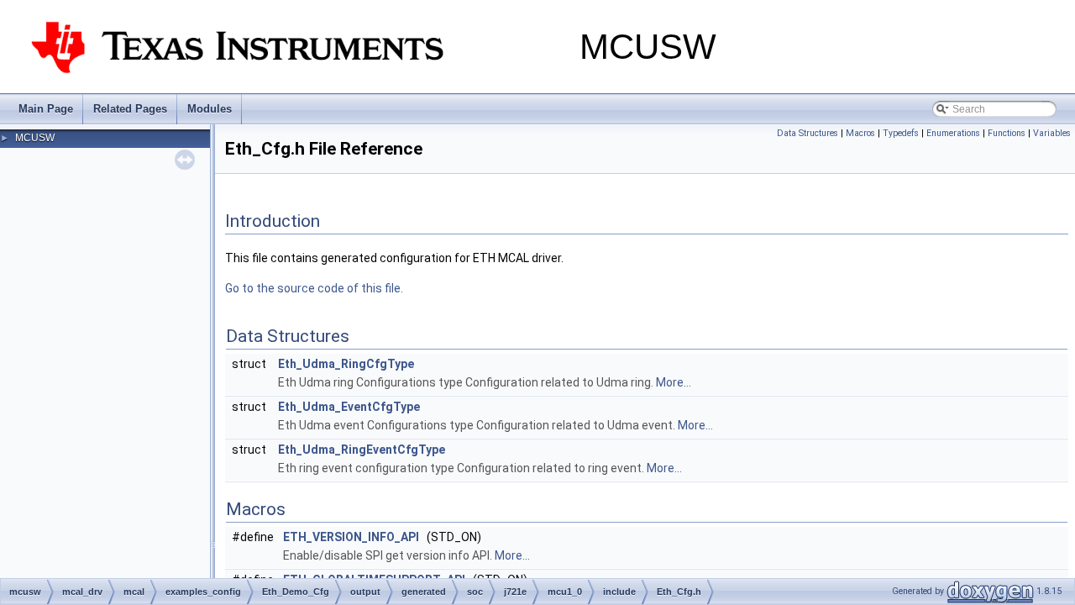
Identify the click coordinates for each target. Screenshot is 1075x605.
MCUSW (35, 138)
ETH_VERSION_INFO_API (351, 537)
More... (673, 382)
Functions (1006, 133)
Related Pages (130, 109)
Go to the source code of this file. (314, 288)
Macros (860, 133)
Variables (1052, 133)
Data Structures (807, 133)
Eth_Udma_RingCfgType (346, 364)
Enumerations (953, 133)
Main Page (45, 109)
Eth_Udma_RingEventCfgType (361, 449)
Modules (209, 109)
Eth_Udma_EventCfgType (349, 406)
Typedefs (901, 133)
